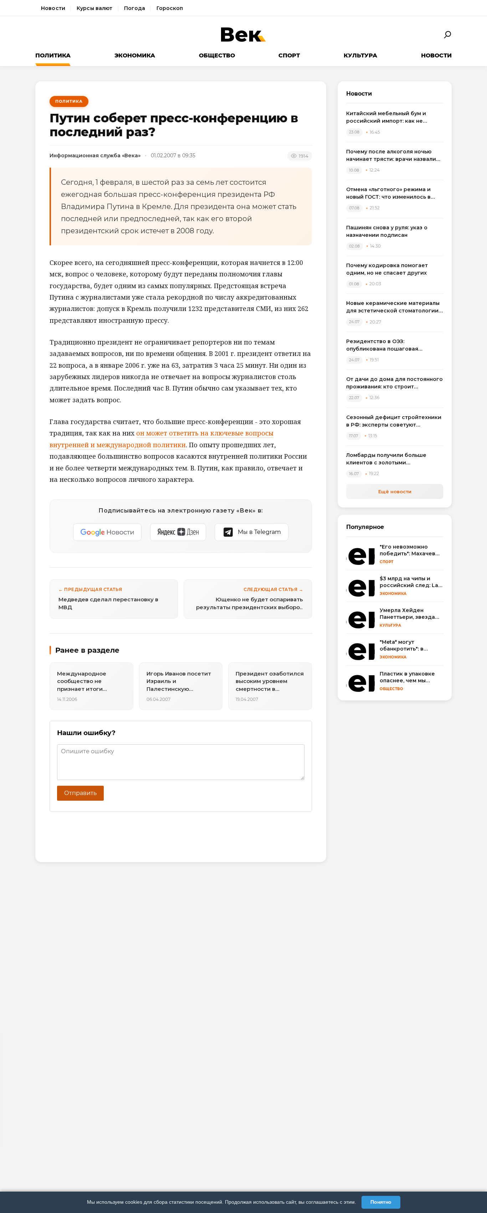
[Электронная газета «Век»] (243, 34)
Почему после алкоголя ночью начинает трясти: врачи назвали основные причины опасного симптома (391, 155)
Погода (134, 8)
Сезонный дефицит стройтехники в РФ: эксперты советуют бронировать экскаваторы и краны (393, 421)
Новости (53, 8)
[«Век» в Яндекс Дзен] (178, 532)
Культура (360, 55)
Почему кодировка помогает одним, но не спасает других (387, 269)
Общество (217, 55)
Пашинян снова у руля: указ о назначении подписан (386, 231)
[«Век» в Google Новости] (107, 532)
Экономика (134, 55)
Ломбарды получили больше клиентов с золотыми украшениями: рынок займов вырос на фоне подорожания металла (387, 459)
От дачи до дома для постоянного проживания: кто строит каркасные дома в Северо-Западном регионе (394, 383)
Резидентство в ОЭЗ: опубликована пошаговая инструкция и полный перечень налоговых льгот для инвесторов (392, 345)
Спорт (289, 55)
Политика (53, 55)
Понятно (380, 1202)
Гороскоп (170, 8)
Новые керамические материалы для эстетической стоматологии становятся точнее (393, 307)
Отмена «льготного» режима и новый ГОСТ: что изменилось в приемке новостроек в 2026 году (393, 193)
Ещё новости (394, 491)
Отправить (80, 793)
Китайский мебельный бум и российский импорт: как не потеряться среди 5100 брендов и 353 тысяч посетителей (394, 117)
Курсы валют (95, 8)
